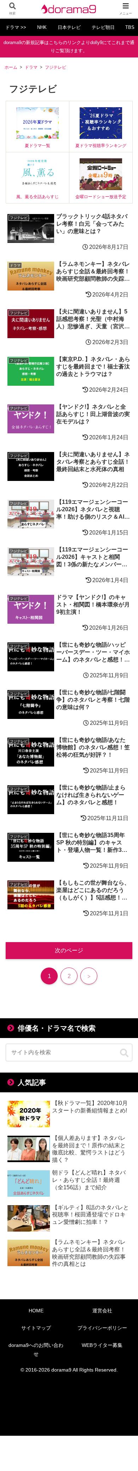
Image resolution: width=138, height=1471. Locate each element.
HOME (36, 1310)
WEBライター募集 (102, 1345)
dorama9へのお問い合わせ (35, 1349)
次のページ (69, 950)
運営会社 (102, 1310)
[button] (124, 1053)
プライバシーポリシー (102, 1328)
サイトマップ (36, 1328)
